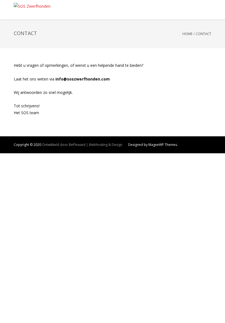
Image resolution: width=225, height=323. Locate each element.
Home (187, 33)
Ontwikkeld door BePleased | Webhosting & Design (82, 144)
